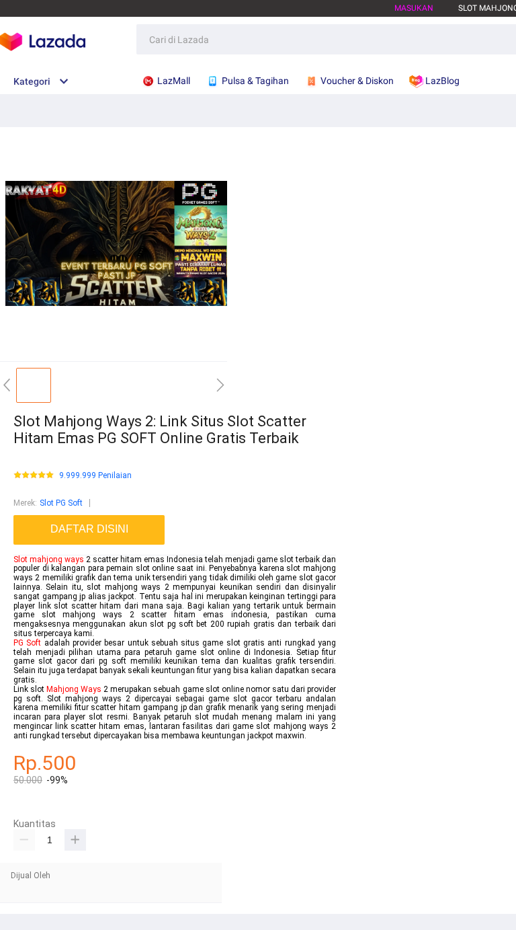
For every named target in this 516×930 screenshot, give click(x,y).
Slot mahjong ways (48, 559)
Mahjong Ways (73, 689)
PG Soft (27, 643)
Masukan (413, 8)
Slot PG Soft (61, 503)
